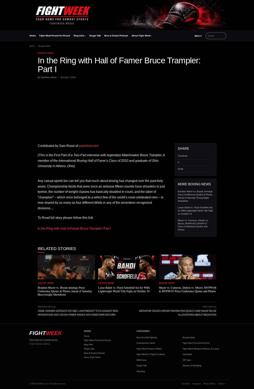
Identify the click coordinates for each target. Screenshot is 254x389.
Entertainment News (146, 343)
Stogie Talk (95, 35)
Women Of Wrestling (192, 365)
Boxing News (44, 46)
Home (33, 35)
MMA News (141, 360)
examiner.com (88, 145)
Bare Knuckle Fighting (147, 337)
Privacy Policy (209, 384)
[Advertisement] (127, 111)
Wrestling (141, 371)
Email (180, 169)
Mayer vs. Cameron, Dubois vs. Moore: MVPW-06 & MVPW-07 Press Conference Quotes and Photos (193, 225)
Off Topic (187, 360)
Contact (221, 384)
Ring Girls (79, 35)
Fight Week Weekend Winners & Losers (201, 349)
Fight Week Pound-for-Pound (54, 35)
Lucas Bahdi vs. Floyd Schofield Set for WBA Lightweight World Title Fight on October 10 (195, 210)
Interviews (187, 354)
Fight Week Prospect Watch (149, 349)
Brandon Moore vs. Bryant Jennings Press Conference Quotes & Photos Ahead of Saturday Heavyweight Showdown (195, 196)
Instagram (196, 384)
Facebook (183, 156)
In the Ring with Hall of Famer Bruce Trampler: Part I (74, 228)
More (198, 36)
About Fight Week (141, 35)
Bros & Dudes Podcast (116, 35)
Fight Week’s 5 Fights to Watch (151, 354)
